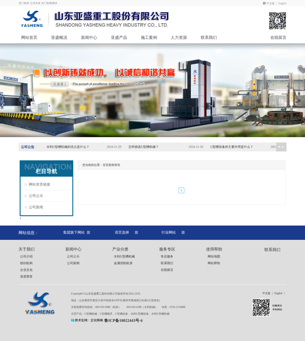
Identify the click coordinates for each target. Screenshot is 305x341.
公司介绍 (26, 256)
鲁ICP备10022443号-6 (123, 320)
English (282, 3)
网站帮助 (214, 263)
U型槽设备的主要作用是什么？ (231, 147)
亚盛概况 (59, 37)
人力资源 (179, 37)
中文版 (271, 3)
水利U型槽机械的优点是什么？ (67, 147)
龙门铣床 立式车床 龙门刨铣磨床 (38, 3)
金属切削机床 (123, 263)
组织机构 (26, 263)
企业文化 (26, 270)
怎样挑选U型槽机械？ (143, 147)
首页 (106, 165)
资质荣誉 (26, 276)
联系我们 (209, 37)
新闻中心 (89, 37)
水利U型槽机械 (124, 256)
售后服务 (167, 256)
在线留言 (278, 37)
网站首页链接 (39, 184)
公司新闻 (36, 207)
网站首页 (29, 37)
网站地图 (214, 256)
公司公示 (36, 196)
